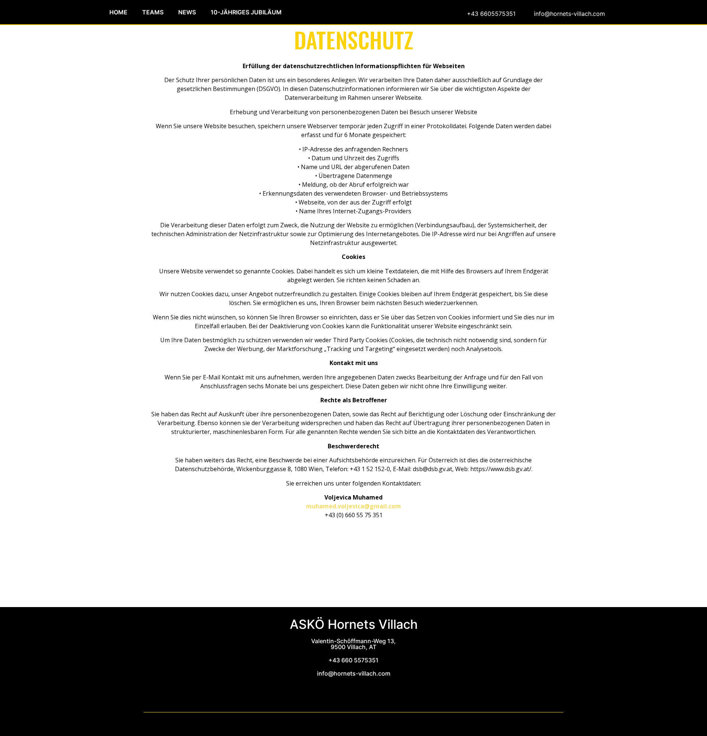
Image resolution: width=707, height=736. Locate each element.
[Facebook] (347, 693)
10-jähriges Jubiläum (246, 12)
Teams (152, 12)
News (187, 12)
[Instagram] (365, 691)
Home (118, 12)
